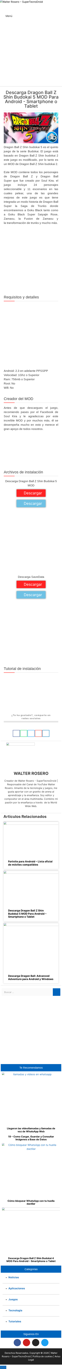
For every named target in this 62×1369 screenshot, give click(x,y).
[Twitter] (44, 1342)
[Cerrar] (3, 1367)
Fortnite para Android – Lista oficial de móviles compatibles (30, 863)
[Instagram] (35, 1342)
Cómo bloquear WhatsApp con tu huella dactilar (31, 1202)
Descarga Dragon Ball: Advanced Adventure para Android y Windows (30, 977)
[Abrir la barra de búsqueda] (59, 5)
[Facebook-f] (17, 1342)
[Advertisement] (31, 54)
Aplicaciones (16, 1288)
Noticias (13, 1277)
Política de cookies (43, 1356)
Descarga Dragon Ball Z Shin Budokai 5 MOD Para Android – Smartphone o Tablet (27, 913)
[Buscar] (56, 992)
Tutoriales (14, 1321)
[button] (16, 733)
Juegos (13, 1299)
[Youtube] (26, 1342)
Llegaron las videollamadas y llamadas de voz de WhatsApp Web (31, 1130)
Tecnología (15, 1310)
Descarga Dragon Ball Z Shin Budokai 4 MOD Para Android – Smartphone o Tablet (31, 1260)
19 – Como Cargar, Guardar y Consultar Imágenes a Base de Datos (31, 1138)
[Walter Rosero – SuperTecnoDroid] (21, 2)
